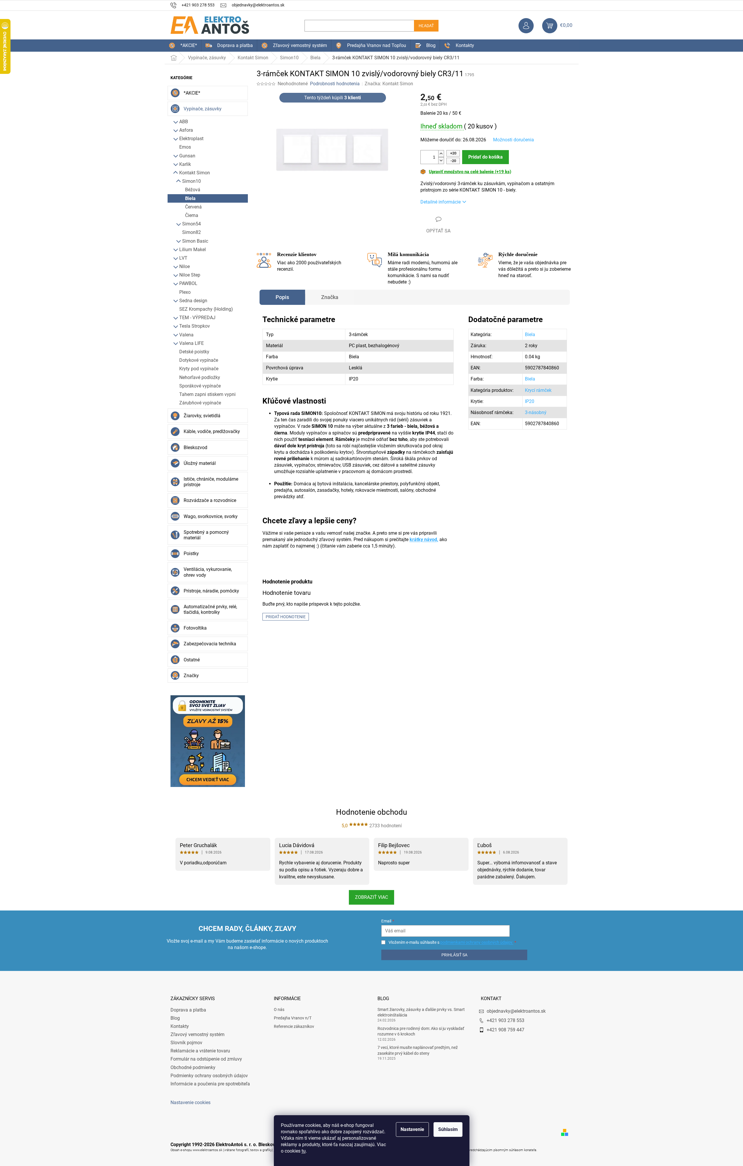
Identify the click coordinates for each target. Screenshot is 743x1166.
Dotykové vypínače (198, 360)
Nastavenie (412, 1129)
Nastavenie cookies (190, 1102)
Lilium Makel (192, 249)
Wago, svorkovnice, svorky (211, 516)
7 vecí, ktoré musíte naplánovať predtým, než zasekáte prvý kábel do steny (417, 1050)
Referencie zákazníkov (294, 1026)
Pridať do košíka (485, 157)
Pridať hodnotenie (286, 616)
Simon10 (191, 181)
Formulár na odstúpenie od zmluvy (206, 1059)
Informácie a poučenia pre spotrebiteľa (210, 1084)
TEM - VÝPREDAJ (197, 317)
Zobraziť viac (371, 897)
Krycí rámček (538, 390)
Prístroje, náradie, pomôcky (211, 591)
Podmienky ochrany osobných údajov (209, 1075)
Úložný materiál (200, 463)
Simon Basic (195, 241)
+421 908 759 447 (505, 1030)
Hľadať (426, 25)
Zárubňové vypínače (200, 403)
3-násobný (536, 412)
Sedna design (193, 300)
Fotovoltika (195, 628)
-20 (453, 161)
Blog (175, 1018)
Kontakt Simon (194, 172)
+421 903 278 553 (505, 1020)
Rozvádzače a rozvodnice (210, 500)
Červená (193, 207)
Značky (191, 675)
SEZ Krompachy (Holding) (206, 309)
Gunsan (187, 156)
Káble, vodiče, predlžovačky (212, 431)
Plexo (185, 292)
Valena (186, 335)
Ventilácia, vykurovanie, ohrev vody (208, 572)
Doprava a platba (188, 1010)
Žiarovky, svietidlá (202, 415)
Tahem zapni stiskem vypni (207, 394)
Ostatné (192, 660)
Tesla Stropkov (194, 326)
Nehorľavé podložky (199, 377)
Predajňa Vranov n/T (293, 1018)
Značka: (389, 83)
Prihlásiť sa (454, 955)
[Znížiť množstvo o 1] (441, 160)
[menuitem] (183, 45)
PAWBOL (188, 283)
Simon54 (191, 224)
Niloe (184, 266)
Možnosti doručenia (513, 140)
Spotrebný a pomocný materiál (206, 535)
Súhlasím (448, 1129)
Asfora (186, 130)
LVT (183, 258)
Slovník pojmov (186, 1042)
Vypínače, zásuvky (203, 109)
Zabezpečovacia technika (210, 644)
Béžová (192, 189)
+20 (453, 153)
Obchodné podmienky (192, 1067)
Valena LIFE (191, 343)
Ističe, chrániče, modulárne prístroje (211, 481)
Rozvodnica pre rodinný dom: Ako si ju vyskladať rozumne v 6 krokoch (420, 1031)
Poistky (191, 553)
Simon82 (191, 232)
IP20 (529, 401)
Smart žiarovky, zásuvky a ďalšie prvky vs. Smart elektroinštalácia (421, 1012)
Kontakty (179, 1026)
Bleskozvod (195, 447)
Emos (185, 147)
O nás (279, 1009)
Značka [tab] (329, 297)
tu (304, 1151)
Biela (190, 198)
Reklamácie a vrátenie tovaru (200, 1051)
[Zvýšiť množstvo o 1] (441, 153)
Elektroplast (191, 138)
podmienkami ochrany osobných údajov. (476, 942)
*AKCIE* (192, 93)
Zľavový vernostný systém (197, 1034)
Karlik (185, 164)
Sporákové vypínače (200, 386)
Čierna (191, 215)
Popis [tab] (282, 297)
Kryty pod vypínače (198, 368)
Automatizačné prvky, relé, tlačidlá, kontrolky (210, 609)
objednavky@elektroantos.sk (516, 1011)
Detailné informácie (440, 202)
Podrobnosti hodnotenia (335, 83)
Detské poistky (194, 352)
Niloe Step (189, 275)
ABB (183, 121)
